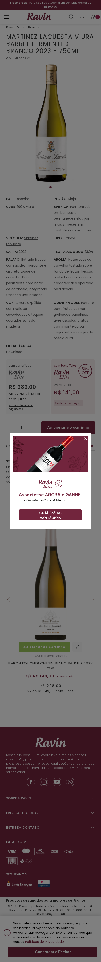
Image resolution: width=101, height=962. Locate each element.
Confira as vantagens (50, 515)
